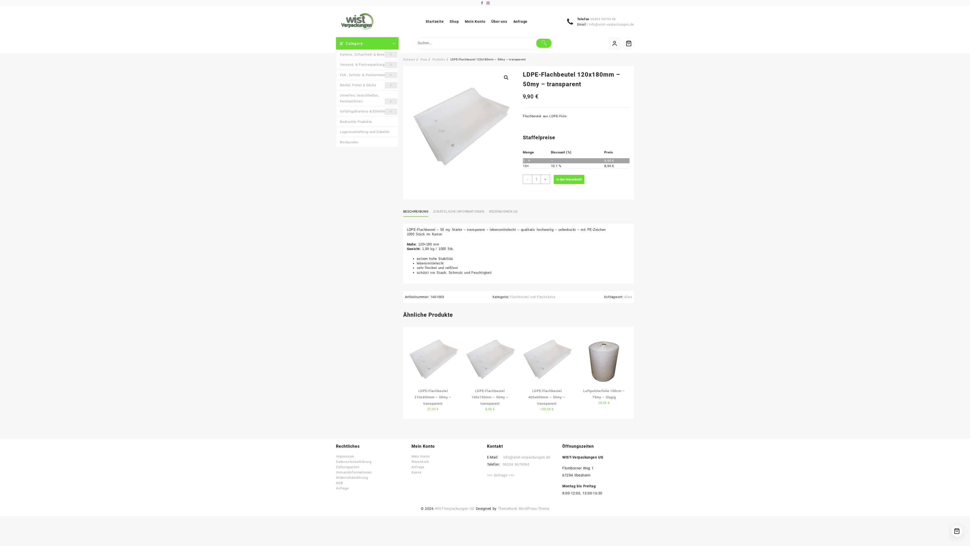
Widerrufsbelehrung (352, 478)
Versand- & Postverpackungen (364, 64)
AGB (339, 483)
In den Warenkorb (569, 179)
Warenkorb (420, 462)
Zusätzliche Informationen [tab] (458, 211)
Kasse (416, 472)
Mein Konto (420, 456)
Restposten (349, 142)
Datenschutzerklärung (354, 462)
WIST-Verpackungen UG (454, 509)
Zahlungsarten (347, 467)
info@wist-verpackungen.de (611, 24)
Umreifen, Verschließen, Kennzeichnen (359, 98)
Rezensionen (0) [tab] (503, 211)
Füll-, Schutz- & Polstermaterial (365, 75)
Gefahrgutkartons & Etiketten (363, 111)
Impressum (345, 456)
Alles (628, 297)
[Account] (615, 43)
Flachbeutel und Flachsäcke (532, 297)
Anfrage (342, 488)
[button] (506, 77)
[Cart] (629, 43)
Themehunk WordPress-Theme (523, 509)
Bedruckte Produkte (356, 122)
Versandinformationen (354, 472)
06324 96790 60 (603, 19)
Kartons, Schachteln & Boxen (363, 54)
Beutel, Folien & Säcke (358, 85)
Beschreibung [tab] (416, 211)
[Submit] (544, 43)
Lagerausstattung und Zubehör (365, 132)
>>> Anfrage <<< (500, 475)
